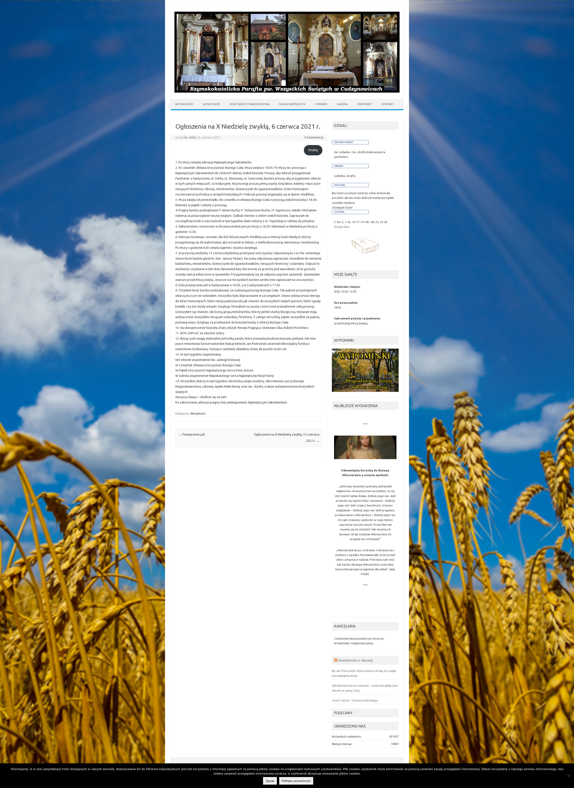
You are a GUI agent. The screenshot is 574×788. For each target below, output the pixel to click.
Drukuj (313, 150)
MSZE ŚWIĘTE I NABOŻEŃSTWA (250, 104)
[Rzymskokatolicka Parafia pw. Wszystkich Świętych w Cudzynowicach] (287, 91)
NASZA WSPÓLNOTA (292, 104)
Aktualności (197, 413)
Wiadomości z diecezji (355, 660)
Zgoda (269, 781)
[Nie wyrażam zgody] (568, 775)
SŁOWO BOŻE (211, 104)
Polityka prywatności (296, 781)
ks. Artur (190, 137)
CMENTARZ (364, 104)
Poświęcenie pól (191, 434)
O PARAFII (321, 104)
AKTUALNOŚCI (184, 104)
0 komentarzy (314, 137)
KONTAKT (387, 104)
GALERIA (342, 104)
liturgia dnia (341, 226)
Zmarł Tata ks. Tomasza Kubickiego (355, 700)
